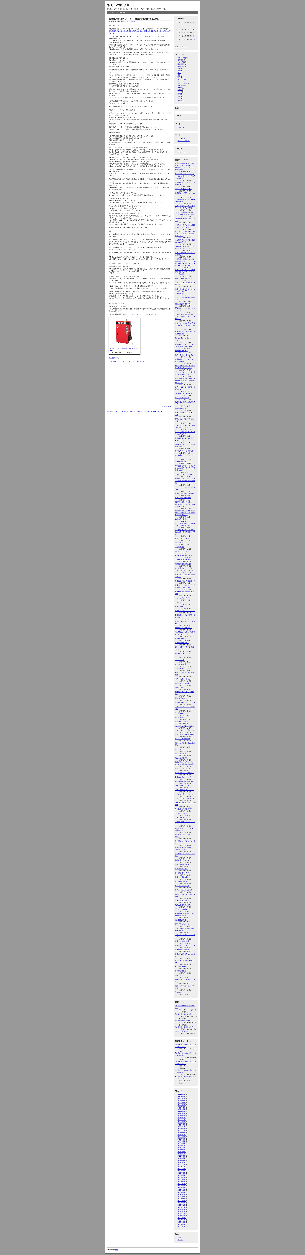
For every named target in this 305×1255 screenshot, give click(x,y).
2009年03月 (182, 1203)
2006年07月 (182, 1220)
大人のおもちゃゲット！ (183, 668)
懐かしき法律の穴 (181, 698)
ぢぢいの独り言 (118, 5)
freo (116, 1250)
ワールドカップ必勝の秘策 (184, 734)
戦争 (179, 77)
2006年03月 (182, 1224)
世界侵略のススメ (181, 351)
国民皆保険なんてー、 (183, 785)
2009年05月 (182, 1199)
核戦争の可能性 (180, 967)
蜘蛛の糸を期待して (182, 519)
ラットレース (133, 314)
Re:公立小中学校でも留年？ (185, 1014)
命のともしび (179, 749)
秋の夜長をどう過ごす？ (183, 555)
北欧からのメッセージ (183, 559)
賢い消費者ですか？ (182, 873)
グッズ (180, 92)
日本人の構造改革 (181, 877)
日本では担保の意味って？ (184, 941)
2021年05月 (182, 1113)
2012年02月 (182, 1143)
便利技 (180, 88)
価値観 (180, 60)
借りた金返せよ (180, 717)
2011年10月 (182, 1147)
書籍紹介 (181, 85)
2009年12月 (182, 1188)
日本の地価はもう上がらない (185, 777)
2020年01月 (182, 1126)
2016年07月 (182, 1139)
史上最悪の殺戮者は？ (183, 950)
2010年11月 (182, 1167)
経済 (179, 73)
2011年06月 (182, 1156)
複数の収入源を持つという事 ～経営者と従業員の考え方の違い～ (135, 19)
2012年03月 (182, 1141)
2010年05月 (182, 1177)
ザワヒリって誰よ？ (182, 909)
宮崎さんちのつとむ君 (183, 768)
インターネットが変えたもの (185, 730)
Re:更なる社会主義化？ (183, 1020)
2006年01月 (182, 1226)
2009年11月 (182, 1190)
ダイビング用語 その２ (153, 411)
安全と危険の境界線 (182, 864)
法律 (179, 71)
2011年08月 (182, 1152)
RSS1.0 (180, 1237)
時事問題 (181, 66)
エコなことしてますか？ (183, 551)
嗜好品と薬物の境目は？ (183, 890)
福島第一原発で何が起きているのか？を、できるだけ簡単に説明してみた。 (185, 504)
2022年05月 (182, 1100)
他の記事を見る (114, 358)
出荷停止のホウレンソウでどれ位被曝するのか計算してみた (185, 532)
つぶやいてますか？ (182, 598)
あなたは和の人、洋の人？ (184, 773)
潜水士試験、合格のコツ (183, 462)
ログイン (122, 13)
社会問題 (181, 64)
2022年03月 (182, 1105)
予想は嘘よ (179, 602)
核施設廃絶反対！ (181, 408)
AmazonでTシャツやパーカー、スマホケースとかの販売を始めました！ (185, 176)
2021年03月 (182, 1115)
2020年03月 (182, 1124)
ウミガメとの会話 (181, 721)
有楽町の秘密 (179, 547)
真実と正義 (179, 606)
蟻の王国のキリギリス (183, 905)
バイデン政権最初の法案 (183, 278)
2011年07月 (182, 1154)
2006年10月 (182, 1216)
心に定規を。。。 (181, 542)
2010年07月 (182, 1175)
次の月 (183, 46)
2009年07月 (182, 1194)
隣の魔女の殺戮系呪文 (183, 564)
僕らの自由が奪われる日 (183, 304)
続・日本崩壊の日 (181, 920)
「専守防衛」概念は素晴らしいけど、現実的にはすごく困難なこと (185, 317)
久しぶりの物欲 (180, 664)
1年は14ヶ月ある (181, 881)
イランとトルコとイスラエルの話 (121, 411)
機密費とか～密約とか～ (183, 628)
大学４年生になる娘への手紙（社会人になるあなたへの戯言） (185, 325)
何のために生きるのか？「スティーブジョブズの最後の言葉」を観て (185, 381)
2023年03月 (182, 1098)
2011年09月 (182, 1149)
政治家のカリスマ (181, 869)
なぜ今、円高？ (180, 638)
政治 (179, 68)
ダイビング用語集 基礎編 (184, 493)
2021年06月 (182, 1111)
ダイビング (181, 79)
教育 (179, 75)
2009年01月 (182, 1205)
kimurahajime (182, 152)
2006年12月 (182, 1213)
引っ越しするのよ (181, 813)
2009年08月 (182, 1192)
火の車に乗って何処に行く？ (185, 702)
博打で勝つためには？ (183, 924)
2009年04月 (182, 1201)
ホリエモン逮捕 (180, 753)
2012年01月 (182, 1145)
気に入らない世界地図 (183, 498)
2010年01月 (182, 1186)
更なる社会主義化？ (182, 398)
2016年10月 (182, 1137)
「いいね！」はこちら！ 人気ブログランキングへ (127, 361)
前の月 (177, 46)
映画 (179, 94)
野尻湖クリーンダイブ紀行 (184, 451)
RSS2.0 (180, 1240)
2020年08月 (182, 1122)
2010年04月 (182, 1179)
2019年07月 (182, 1128)
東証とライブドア (181, 758)
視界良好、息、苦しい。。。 (185, 611)
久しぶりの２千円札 (182, 886)
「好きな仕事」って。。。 (184, 794)
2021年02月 (182, 1118)
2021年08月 (182, 1109)
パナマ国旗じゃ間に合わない (185, 679)
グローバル (181, 58)
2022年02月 (182, 1107)
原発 (179, 96)
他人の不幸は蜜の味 (182, 683)
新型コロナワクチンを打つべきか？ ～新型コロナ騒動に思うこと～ (185, 234)
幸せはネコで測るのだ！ (183, 809)
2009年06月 (182, 1196)
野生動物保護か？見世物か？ (185, 581)
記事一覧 (139, 411)
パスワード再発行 (184, 141)
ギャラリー (181, 138)
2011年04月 (182, 1160)
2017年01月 (182, 1135)
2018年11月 (182, 1130)
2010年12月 (182, 1164)
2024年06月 (182, 1094)
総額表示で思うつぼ (182, 860)
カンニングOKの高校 (182, 739)
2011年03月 (182, 1162)
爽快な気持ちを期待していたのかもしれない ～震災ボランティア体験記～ (185, 513)
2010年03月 (182, 1182)
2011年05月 (182, 1158)
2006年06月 (182, 1222)
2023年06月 (182, 1096)
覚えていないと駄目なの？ (184, 538)
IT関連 (180, 100)
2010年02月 (182, 1184)
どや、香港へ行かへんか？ (184, 790)
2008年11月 (182, 1207)
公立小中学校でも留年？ (183, 393)
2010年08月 (182, 1173)
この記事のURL (166, 406)
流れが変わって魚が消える (184, 726)
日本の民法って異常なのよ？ (185, 945)
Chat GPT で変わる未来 (183, 189)
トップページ (113, 13)
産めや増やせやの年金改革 (184, 781)
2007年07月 (182, 1209)
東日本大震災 (182, 83)
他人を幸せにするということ (185, 355)
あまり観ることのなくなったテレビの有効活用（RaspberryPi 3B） (185, 291)
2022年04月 (182, 1103)
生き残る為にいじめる (183, 713)
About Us (181, 127)
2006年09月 (182, 1218)
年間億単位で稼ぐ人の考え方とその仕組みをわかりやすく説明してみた (185, 468)
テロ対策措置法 (180, 971)
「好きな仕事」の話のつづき (185, 798)
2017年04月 (182, 1132)
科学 (179, 98)
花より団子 (179, 687)
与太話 (180, 90)
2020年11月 (182, 1120)
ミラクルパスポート (182, 900)
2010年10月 (182, 1169)
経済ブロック (179, 975)
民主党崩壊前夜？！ (182, 643)
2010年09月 (182, 1171)
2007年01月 (182, 1211)
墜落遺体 (178, 992)
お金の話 (132, 21)
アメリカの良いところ (183, 817)
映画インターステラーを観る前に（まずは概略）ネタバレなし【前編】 (185, 272)
